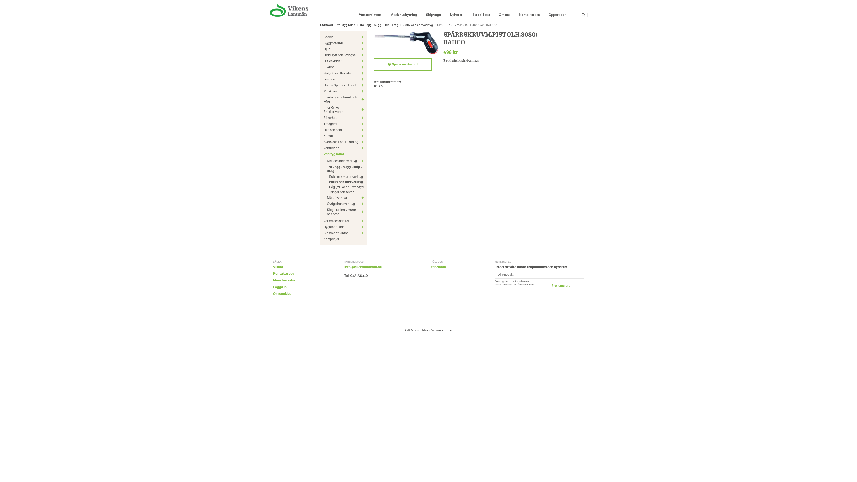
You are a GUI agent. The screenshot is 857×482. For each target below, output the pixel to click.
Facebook (438, 266)
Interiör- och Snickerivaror (333, 109)
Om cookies (282, 293)
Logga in (280, 287)
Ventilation (331, 148)
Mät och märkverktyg (342, 161)
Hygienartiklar (334, 227)
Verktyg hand (334, 154)
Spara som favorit (404, 64)
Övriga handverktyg (341, 204)
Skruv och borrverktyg (346, 182)
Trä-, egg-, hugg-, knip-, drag (344, 169)
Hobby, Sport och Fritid (340, 85)
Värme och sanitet (336, 221)
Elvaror (329, 67)
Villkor (278, 266)
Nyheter (456, 14)
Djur (327, 49)
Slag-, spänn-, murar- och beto (342, 212)
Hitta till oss (480, 14)
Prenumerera (561, 285)
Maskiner (330, 91)
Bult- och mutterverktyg (346, 177)
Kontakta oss (529, 14)
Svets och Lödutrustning (341, 142)
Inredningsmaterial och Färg (340, 99)
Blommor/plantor (336, 233)
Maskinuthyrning (403, 14)
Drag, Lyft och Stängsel (340, 55)
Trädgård (330, 124)
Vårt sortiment (370, 14)
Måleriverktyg (337, 197)
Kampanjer (331, 239)
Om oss (504, 14)
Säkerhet (330, 118)
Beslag (328, 37)
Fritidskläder (332, 61)
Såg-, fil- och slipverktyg (346, 187)
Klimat (328, 136)
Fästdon (329, 79)
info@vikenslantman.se (363, 266)
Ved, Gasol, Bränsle (337, 73)
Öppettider (557, 14)
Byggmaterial (333, 43)
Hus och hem (333, 130)
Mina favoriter (284, 280)
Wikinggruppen (442, 330)
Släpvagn (433, 14)
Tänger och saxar (341, 192)
